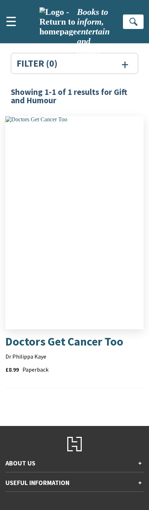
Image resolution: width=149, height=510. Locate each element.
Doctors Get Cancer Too (64, 341)
